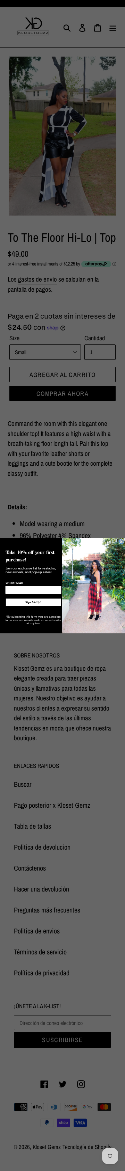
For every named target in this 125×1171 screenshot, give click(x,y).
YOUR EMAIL (15, 583)
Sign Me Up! (33, 602)
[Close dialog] (121, 541)
